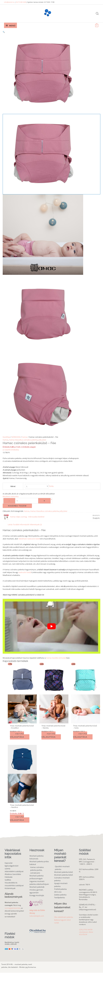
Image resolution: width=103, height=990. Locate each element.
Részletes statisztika (11, 496)
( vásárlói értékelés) (11, 449)
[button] (51, 32)
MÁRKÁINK (16, 437)
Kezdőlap (6, 437)
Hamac (24, 437)
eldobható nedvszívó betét (29, 538)
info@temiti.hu (9, 2)
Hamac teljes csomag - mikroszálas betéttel (27, 517)
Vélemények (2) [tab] (36, 524)
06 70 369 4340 (21, 2)
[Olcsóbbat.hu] (38, 929)
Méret (12, 486)
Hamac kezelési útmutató (56, 658)
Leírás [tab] (10, 524)
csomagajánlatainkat (12, 908)
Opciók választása (17, 735)
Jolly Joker (42, 440)
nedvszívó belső (25, 572)
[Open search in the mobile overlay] (97, 13)
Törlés (51, 486)
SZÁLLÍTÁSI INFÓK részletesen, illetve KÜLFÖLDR (86, 932)
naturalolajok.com (37, 916)
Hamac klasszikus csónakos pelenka (23, 440)
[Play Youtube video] (51, 626)
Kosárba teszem (17, 506)
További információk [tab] (21, 524)
